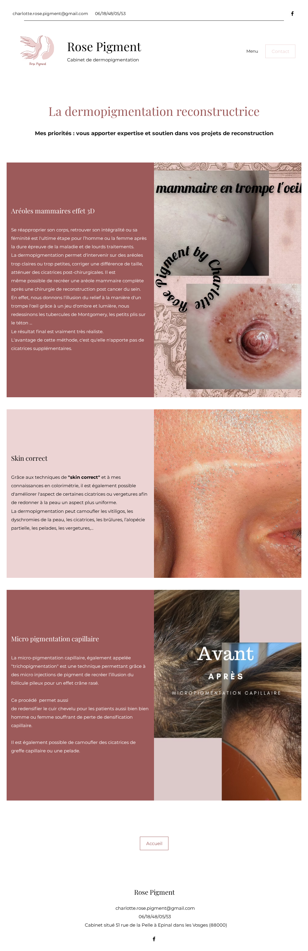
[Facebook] (292, 14)
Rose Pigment (104, 46)
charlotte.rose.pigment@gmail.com (50, 13)
